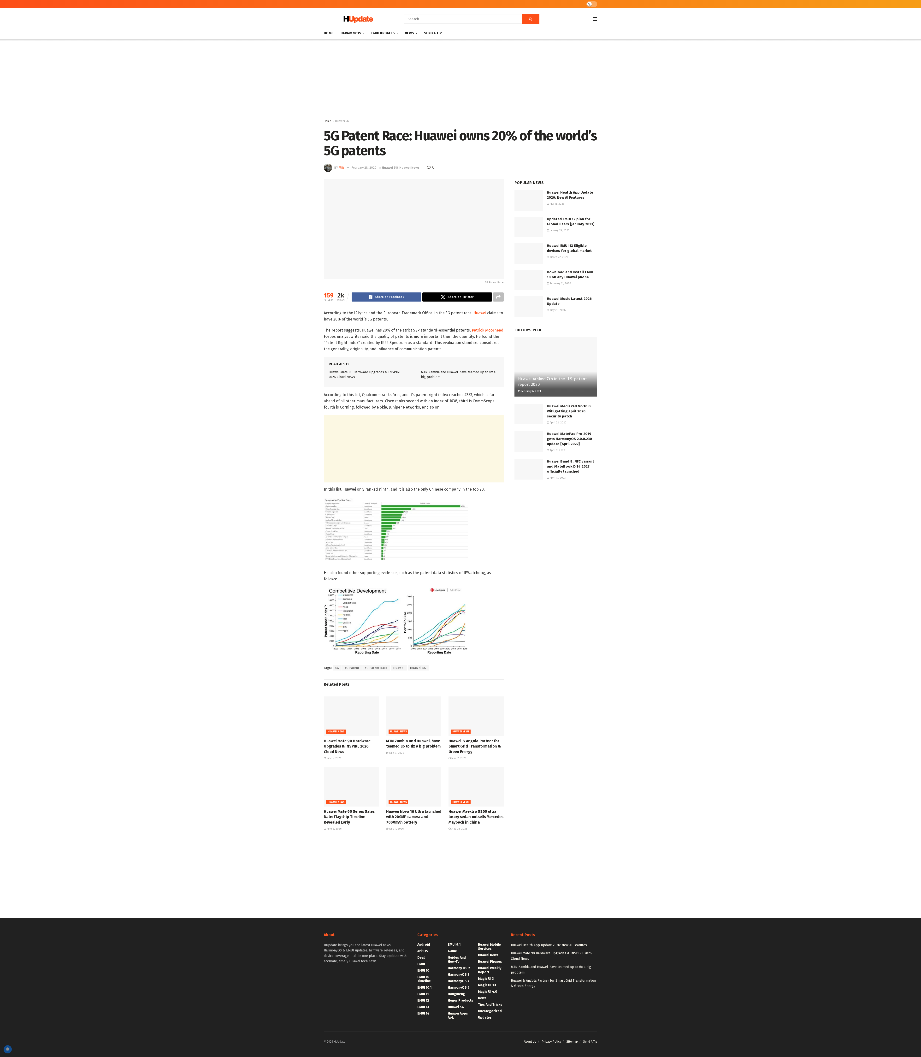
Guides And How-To (457, 960)
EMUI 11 (423, 994)
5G (337, 668)
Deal (421, 958)
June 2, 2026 (458, 758)
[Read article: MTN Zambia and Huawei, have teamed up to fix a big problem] (413, 716)
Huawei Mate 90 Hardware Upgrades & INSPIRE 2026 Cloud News (347, 746)
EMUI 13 (423, 1007)
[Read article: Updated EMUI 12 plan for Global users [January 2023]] (528, 227)
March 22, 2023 (558, 257)
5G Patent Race (376, 668)
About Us (530, 1041)
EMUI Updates (383, 33)
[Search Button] (530, 19)
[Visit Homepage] (357, 19)
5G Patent (352, 668)
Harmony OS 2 (459, 968)
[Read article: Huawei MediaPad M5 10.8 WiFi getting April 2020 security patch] (528, 414)
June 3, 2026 (396, 752)
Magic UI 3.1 (487, 985)
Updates (485, 1017)
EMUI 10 (423, 970)
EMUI (421, 964)
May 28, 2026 (459, 828)
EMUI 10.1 (424, 988)
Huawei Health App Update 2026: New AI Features (549, 945)
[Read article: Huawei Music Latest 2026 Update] (528, 306)
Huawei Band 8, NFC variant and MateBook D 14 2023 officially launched (570, 466)
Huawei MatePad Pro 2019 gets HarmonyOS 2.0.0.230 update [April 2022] (569, 439)
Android (423, 945)
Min (341, 167)
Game (452, 951)
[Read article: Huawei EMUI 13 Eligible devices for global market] (528, 253)
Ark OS (422, 951)
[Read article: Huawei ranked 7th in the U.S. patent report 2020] (555, 367)
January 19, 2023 (559, 230)
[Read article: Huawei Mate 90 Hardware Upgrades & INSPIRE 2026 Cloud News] (351, 716)
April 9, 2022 (557, 450)
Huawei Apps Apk (458, 1015)
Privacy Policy (551, 1041)
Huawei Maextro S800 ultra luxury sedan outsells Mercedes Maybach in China (476, 817)
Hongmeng (456, 994)
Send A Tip (433, 33)
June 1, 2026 (396, 828)
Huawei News (409, 167)
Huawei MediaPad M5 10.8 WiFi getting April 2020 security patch (569, 411)
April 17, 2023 (557, 477)
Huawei (479, 313)
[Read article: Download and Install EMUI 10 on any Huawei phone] (528, 280)
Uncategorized (490, 1011)
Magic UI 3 (486, 979)
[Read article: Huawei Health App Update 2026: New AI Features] (528, 200)
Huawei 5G (342, 121)
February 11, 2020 (560, 283)
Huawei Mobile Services (489, 947)
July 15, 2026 (556, 203)
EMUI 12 (423, 1000)
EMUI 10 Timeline (424, 979)
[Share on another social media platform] (498, 297)
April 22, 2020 (558, 422)
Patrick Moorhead (487, 330)
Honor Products (460, 1000)
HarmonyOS (351, 33)
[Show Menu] (595, 19)
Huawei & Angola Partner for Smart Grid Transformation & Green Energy (475, 746)
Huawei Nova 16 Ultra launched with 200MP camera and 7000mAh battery (413, 817)
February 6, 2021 (530, 391)
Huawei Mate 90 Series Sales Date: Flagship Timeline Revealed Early (349, 817)
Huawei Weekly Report (489, 970)
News (409, 33)
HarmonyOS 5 (458, 988)
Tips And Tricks (490, 1005)
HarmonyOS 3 (458, 975)
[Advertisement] (460, 80)
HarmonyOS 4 (459, 981)
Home (328, 33)
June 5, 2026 (333, 758)
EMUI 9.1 (454, 945)
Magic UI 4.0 (487, 992)
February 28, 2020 (364, 167)
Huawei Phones (490, 962)
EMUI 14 (423, 1013)
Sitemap (572, 1041)
